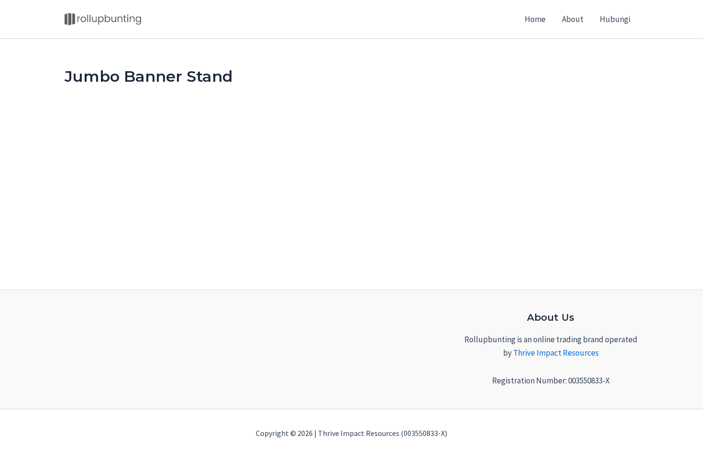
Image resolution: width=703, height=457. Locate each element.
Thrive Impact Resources (556, 353)
